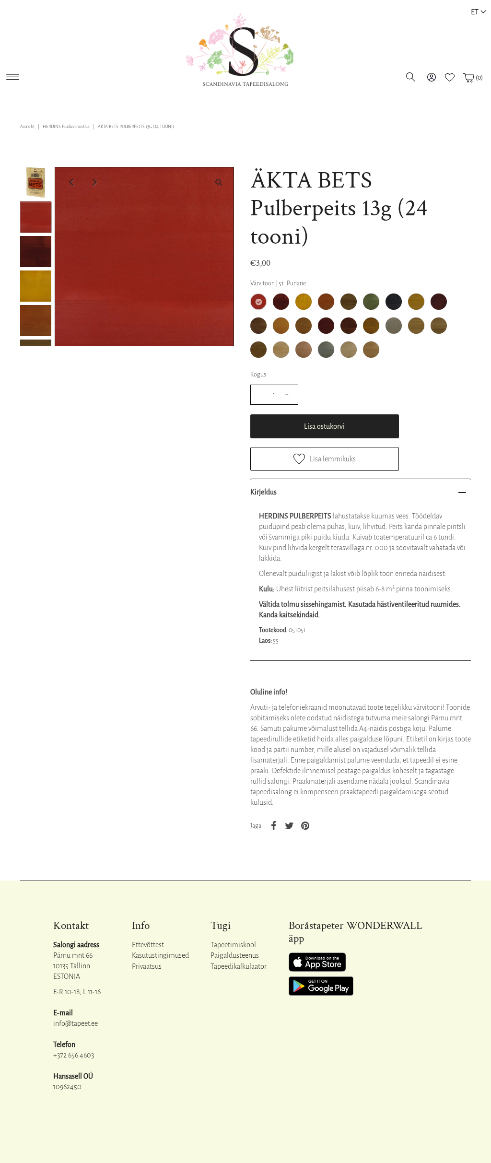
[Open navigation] (13, 75)
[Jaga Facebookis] (274, 825)
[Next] (93, 182)
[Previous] (70, 182)
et (475, 12)
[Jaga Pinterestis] (305, 825)
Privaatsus (147, 966)
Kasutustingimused (160, 955)
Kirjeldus (263, 492)
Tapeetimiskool (233, 945)
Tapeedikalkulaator (238, 966)
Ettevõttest (148, 945)
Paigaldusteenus (234, 955)
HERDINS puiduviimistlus (66, 126)
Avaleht (27, 126)
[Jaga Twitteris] (289, 825)
